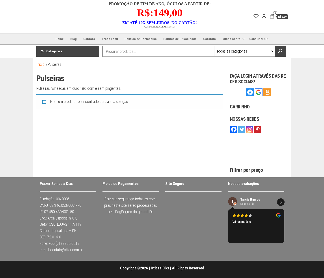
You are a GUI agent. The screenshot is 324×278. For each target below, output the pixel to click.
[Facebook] (233, 129)
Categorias (54, 51)
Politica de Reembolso (141, 39)
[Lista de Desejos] (256, 16)
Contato (89, 39)
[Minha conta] (264, 16)
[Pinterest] (257, 129)
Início (40, 64)
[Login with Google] (259, 92)
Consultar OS (258, 39)
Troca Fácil (110, 39)
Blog (73, 39)
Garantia (209, 39)
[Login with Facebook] (250, 92)
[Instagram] (249, 129)
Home (60, 39)
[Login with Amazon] (267, 92)
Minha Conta (231, 39)
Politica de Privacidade (180, 39)
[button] (280, 202)
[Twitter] (241, 129)
